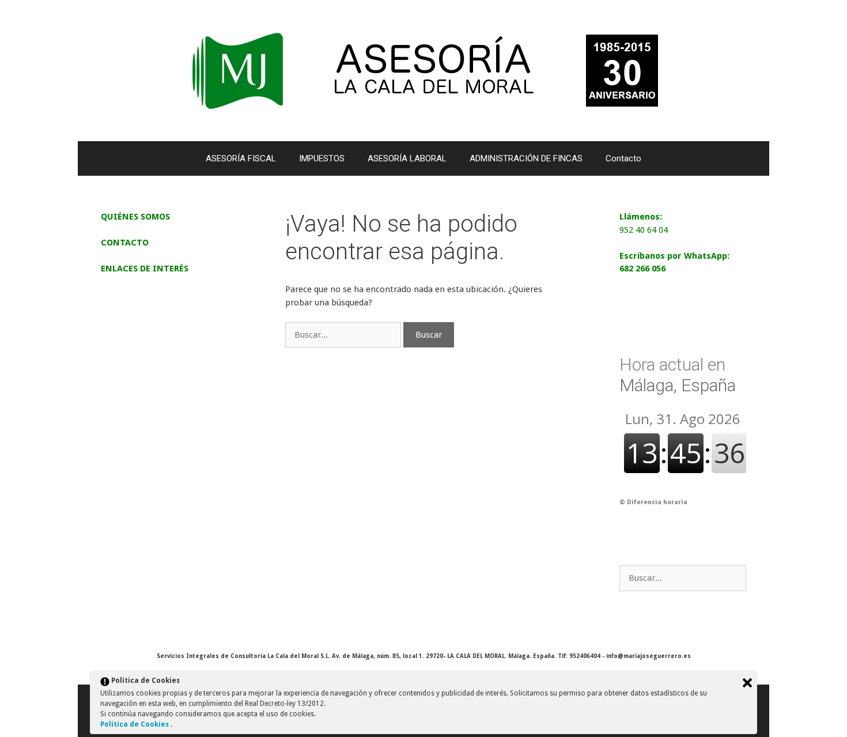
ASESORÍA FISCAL (241, 158)
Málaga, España (677, 374)
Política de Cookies (135, 724)
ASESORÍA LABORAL (407, 158)
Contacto (623, 158)
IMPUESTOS (322, 158)
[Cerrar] (747, 682)
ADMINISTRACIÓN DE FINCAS (526, 158)
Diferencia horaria (657, 502)
